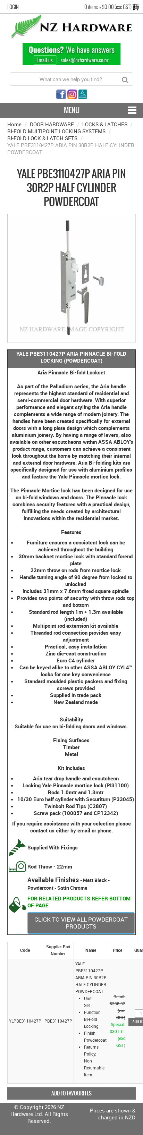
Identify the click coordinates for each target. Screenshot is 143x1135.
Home (14, 124)
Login (13, 6)
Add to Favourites (71, 1093)
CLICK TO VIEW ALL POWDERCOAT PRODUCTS (81, 922)
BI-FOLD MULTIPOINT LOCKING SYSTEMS (56, 131)
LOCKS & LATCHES (104, 124)
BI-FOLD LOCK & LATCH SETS (42, 138)
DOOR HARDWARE (52, 124)
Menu (71, 110)
